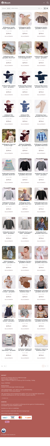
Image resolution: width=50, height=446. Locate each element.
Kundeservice (5, 398)
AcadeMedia (15, 408)
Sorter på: (8, 8)
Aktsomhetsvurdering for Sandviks (10, 413)
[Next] (48, 366)
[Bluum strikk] (9, 33)
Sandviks (3, 404)
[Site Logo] (5, 2)
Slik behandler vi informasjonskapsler (10, 391)
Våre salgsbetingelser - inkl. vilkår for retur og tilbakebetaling (16, 389)
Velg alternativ (9, 36)
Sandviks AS (12, 434)
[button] (44, 3)
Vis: (39, 8)
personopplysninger (24, 411)
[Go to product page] (8, 18)
